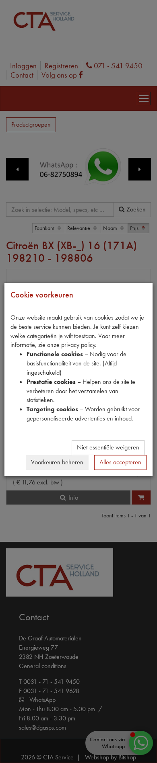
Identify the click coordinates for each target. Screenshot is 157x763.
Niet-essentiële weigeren (108, 447)
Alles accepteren (120, 462)
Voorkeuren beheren (57, 462)
